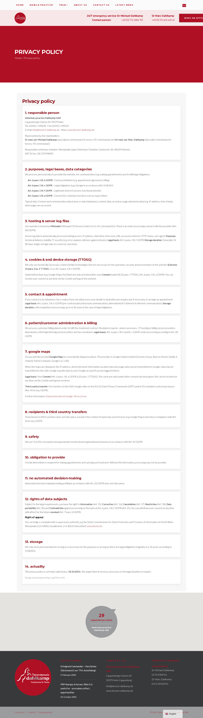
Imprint (32, 712)
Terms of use (80, 396)
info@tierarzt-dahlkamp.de (46, 129)
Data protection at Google (59, 396)
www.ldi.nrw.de (94, 526)
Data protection (45, 712)
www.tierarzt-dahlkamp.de (80, 129)
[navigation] (173, 714)
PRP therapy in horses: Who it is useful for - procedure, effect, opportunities (76, 688)
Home (18, 58)
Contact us (20, 712)
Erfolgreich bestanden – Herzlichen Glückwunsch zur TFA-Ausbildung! (78, 668)
